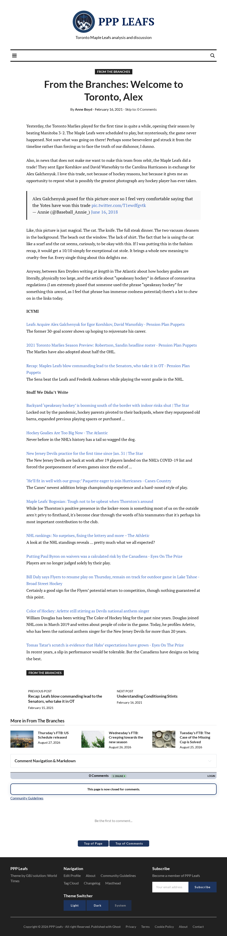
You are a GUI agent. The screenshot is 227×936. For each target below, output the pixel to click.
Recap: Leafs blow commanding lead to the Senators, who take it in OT (65, 699)
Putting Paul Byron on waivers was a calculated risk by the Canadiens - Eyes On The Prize (104, 556)
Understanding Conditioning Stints (147, 696)
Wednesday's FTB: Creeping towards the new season (126, 737)
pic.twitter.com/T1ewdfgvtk (119, 205)
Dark (98, 905)
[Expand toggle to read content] (209, 761)
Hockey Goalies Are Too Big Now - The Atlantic (67, 432)
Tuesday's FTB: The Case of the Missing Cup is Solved (195, 737)
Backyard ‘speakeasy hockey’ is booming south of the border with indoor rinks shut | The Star (107, 405)
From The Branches (113, 71)
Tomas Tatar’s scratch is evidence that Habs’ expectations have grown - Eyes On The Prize (105, 645)
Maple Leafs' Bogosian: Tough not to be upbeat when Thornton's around (89, 501)
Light (75, 905)
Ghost (116, 926)
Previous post (40, 691)
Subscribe (202, 887)
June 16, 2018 (104, 212)
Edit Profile (72, 875)
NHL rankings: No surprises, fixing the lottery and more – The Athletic (87, 535)
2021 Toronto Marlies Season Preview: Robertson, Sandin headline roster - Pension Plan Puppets (111, 345)
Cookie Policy (164, 926)
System (120, 905)
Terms (145, 926)
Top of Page (93, 843)
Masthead (113, 883)
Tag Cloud (71, 883)
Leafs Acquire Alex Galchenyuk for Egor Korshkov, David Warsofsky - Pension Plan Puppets (105, 324)
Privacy (131, 926)
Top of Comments (129, 843)
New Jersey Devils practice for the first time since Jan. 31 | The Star (84, 453)
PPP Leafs (126, 21)
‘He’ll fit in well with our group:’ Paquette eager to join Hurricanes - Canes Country (98, 480)
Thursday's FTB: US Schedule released (53, 735)
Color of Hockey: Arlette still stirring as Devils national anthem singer (87, 611)
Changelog (92, 883)
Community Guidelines (118, 875)
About (91, 875)
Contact (198, 926)
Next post (125, 691)
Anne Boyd (81, 109)
